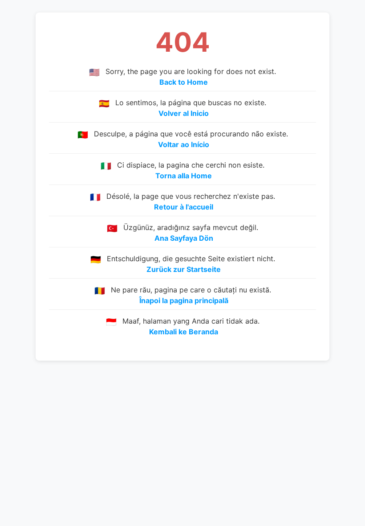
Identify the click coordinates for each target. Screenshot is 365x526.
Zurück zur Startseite (183, 269)
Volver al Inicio (183, 113)
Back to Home (183, 82)
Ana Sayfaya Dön (183, 238)
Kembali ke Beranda (183, 331)
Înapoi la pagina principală (183, 300)
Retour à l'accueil (183, 206)
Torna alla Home (183, 175)
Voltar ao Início (183, 144)
